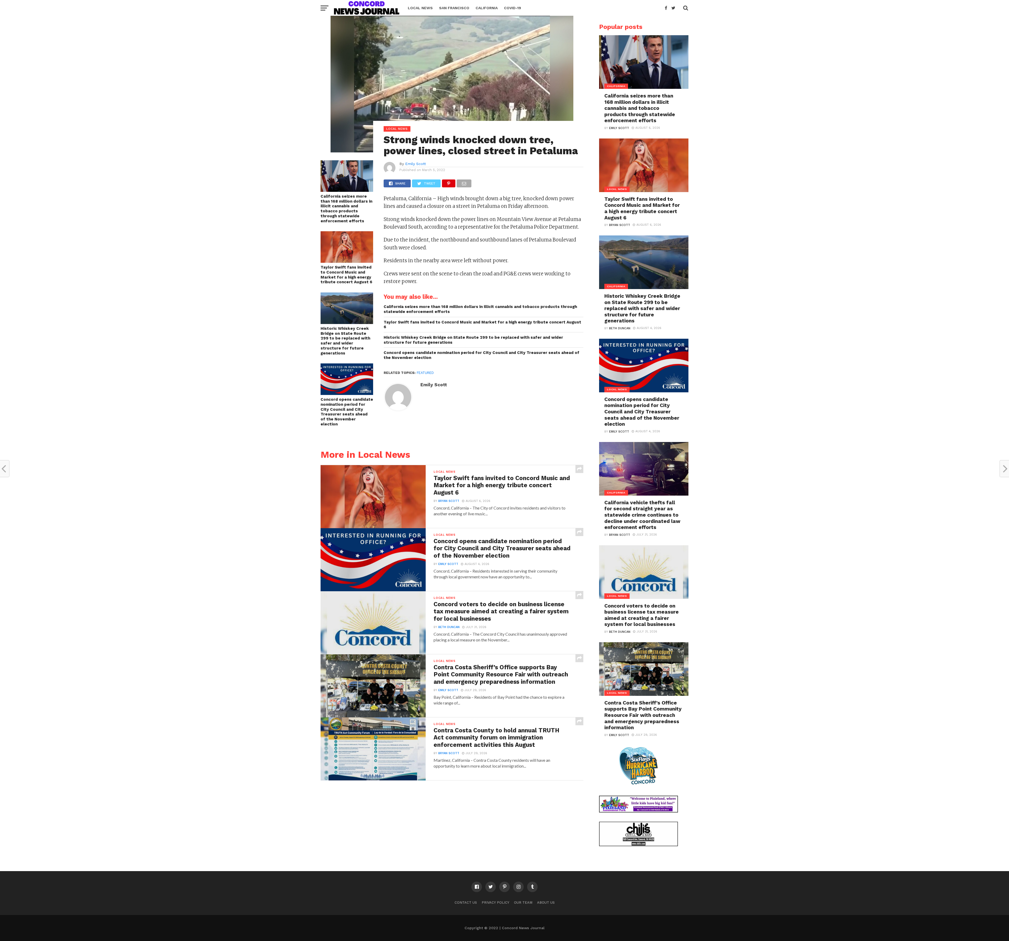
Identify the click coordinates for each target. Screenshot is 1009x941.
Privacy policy (495, 902)
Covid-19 (512, 8)
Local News (420, 8)
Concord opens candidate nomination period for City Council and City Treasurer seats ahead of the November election (347, 411)
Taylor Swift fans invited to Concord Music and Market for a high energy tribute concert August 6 (346, 274)
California (487, 8)
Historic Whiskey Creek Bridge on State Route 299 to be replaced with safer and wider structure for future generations (345, 341)
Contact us (466, 902)
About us (546, 902)
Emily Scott (415, 164)
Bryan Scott (448, 501)
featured (425, 373)
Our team (523, 902)
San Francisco (454, 8)
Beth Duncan (449, 627)
